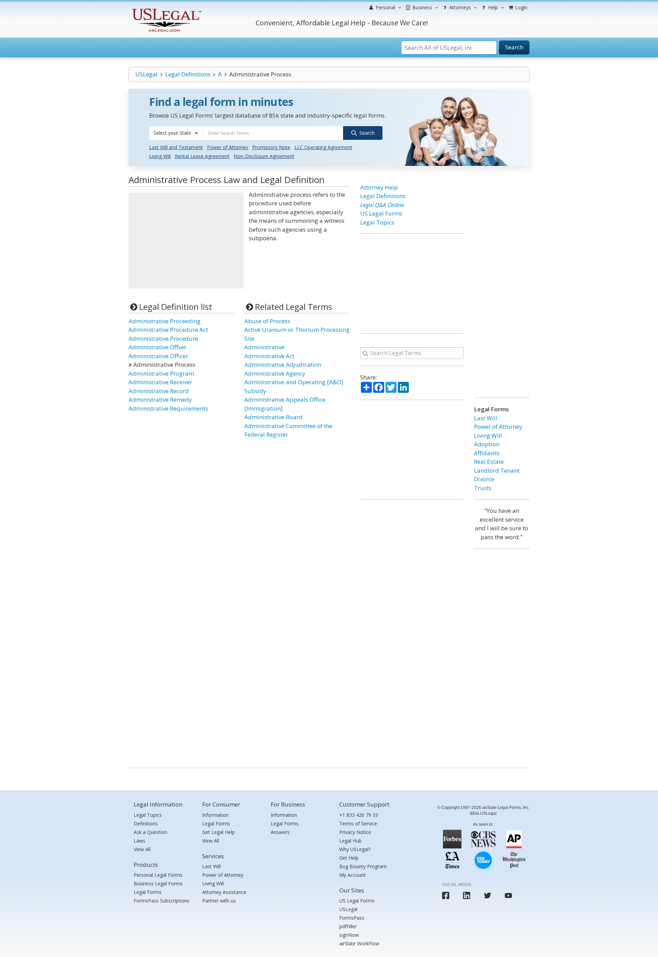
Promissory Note (271, 147)
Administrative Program (161, 373)
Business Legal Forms (158, 883)
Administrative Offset (157, 347)
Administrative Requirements (168, 408)
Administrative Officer (158, 356)
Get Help (348, 858)
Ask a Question (150, 832)
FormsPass (351, 917)
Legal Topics (377, 222)
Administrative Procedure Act (168, 330)
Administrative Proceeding (164, 321)
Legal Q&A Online (382, 205)
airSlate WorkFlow (359, 943)
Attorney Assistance (224, 892)
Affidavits (487, 453)
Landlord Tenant (497, 470)
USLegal (146, 74)
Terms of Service (358, 823)
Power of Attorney (227, 147)
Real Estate (489, 461)
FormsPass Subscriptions (162, 900)
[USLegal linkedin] (466, 895)
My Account (352, 875)
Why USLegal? (354, 849)
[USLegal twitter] (487, 895)
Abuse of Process (267, 321)
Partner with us (219, 900)
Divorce (484, 479)
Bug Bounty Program (363, 866)
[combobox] (176, 133)
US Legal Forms (381, 213)
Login (520, 7)
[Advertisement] (186, 241)
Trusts (482, 488)
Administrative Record (159, 391)
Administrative (264, 347)
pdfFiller (348, 926)
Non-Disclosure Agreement (264, 156)
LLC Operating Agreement (323, 147)
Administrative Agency (274, 373)
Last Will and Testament (176, 147)
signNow (349, 935)
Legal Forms (147, 892)
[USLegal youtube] (508, 895)
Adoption (486, 444)
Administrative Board (273, 417)
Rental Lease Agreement (202, 156)
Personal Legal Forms (158, 875)
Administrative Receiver (160, 382)
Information (215, 815)
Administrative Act (269, 356)
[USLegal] (166, 9)
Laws (139, 840)
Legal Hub (350, 840)
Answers (280, 832)
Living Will (160, 156)
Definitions (146, 823)
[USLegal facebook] (445, 895)
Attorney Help (379, 187)
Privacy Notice (355, 832)
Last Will (485, 418)
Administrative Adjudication (282, 364)
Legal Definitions (187, 74)
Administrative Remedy (160, 399)
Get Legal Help (218, 832)
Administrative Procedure (163, 338)
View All (142, 849)
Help (492, 7)
